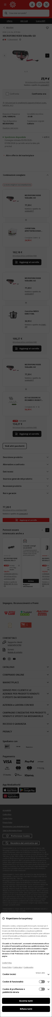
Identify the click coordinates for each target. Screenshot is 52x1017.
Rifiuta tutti (26, 1009)
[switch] (42, 981)
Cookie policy (28, 967)
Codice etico (17, 967)
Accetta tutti (26, 1000)
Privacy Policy (7, 967)
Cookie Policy (7, 963)
